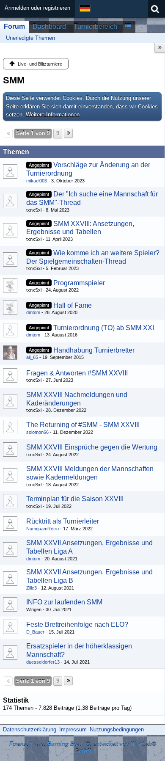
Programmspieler (79, 283)
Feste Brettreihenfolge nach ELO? (77, 624)
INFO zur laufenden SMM (64, 602)
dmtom (33, 312)
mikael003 (36, 180)
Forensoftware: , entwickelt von (82, 748)
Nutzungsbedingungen (117, 729)
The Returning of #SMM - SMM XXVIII (83, 424)
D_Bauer (35, 631)
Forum (14, 26)
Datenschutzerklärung (29, 729)
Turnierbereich (95, 26)
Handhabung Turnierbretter (94, 350)
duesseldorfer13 (43, 661)
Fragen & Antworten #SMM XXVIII (77, 373)
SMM (14, 80)
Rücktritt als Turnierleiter (62, 521)
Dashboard (49, 26)
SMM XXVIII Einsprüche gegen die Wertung (91, 447)
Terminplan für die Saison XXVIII (75, 498)
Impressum (73, 729)
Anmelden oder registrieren (37, 8)
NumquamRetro (42, 528)
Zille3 (31, 587)
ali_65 (32, 357)
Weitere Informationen (53, 114)
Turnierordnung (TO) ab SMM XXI (103, 327)
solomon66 (37, 432)
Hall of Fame (72, 305)
